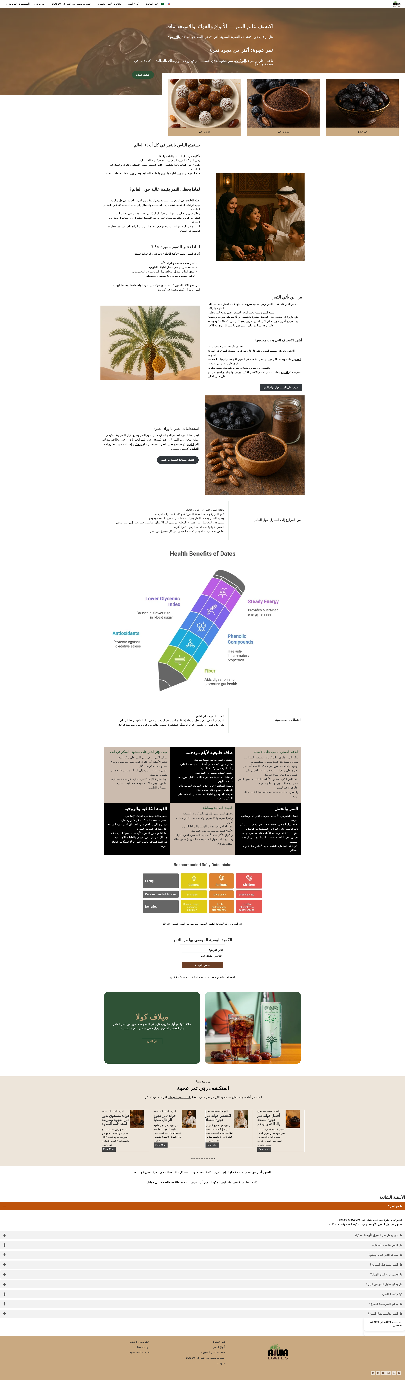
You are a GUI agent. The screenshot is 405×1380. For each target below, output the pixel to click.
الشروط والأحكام (140, 1341)
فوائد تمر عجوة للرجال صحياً (165, 1118)
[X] (394, 1373)
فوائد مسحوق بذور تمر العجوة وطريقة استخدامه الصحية (115, 1120)
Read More (263, 1150)
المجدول (296, 359)
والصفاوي (264, 367)
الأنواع (285, 372)
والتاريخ (175, 37)
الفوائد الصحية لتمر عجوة (268, 1111)
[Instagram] (388, 1373)
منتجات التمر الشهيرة (213, 1352)
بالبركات (241, 61)
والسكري (166, 1028)
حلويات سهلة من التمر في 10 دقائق (205, 1357)
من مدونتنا (203, 1081)
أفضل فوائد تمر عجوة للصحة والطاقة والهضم (268, 1120)
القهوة (190, 444)
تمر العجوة (219, 1341)
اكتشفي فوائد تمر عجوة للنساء (218, 1118)
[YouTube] (383, 1373)
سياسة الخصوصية (140, 1352)
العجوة (175, 1028)
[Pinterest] (378, 1373)
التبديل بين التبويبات (179, 1097)
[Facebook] (399, 1373)
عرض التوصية (202, 965)
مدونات (221, 1363)
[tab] (214, 1158)
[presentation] (293, 1119)
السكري (237, 363)
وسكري (137, 444)
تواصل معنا (143, 1347)
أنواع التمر (219, 1347)
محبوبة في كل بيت (167, 289)
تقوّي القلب (188, 271)
